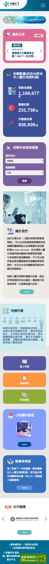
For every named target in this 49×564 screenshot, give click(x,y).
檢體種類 (10, 167)
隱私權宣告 (15, 544)
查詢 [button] (24, 181)
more (39, 35)
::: (1, 1)
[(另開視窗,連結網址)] (24, 20)
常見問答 (24, 400)
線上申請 (24, 366)
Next (41, 51)
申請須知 (24, 383)
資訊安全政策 (31, 544)
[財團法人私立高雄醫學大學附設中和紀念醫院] (24, 519)
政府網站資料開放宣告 (24, 548)
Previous (8, 51)
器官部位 (10, 155)
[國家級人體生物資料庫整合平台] (13, 4)
